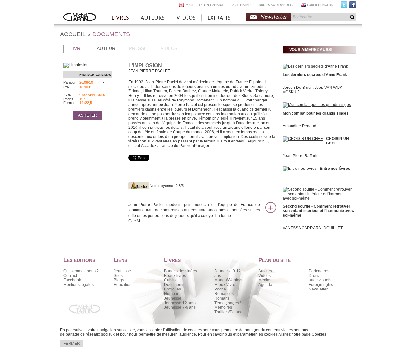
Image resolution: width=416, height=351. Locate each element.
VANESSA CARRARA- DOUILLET (313, 228)
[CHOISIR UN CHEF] (303, 138)
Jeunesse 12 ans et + (183, 303)
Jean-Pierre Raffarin (300, 156)
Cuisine (171, 280)
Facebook (352, 6)
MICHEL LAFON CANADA (204, 5)
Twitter (344, 6)
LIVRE (76, 48)
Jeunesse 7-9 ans (180, 307)
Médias (264, 280)
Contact (70, 275)
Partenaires (319, 271)
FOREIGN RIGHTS (320, 5)
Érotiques (172, 289)
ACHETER (87, 115)
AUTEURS (153, 17)
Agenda (265, 284)
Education (123, 284)
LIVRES (120, 17)
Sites (118, 275)
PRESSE (138, 48)
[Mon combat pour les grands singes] (317, 104)
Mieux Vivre (224, 284)
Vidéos (264, 275)
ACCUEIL (72, 34)
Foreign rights (321, 284)
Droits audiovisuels (320, 277)
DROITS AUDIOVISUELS (276, 5)
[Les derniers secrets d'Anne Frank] (315, 66)
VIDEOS (169, 48)
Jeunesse (122, 271)
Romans (221, 298)
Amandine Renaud (299, 126)
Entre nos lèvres (335, 168)
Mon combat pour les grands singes (316, 113)
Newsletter (273, 16)
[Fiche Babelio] (138, 185)
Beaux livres (175, 275)
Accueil (79, 18)
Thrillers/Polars (227, 312)
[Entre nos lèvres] (300, 168)
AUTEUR (106, 48)
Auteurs (265, 271)
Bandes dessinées (180, 271)
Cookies (319, 334)
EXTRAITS (219, 17)
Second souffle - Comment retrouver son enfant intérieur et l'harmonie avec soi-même (318, 211)
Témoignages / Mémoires (227, 305)
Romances (224, 293)
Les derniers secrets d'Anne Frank (315, 75)
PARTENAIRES (240, 5)
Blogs (119, 280)
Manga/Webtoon (229, 280)
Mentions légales (78, 284)
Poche (220, 289)
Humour (171, 293)
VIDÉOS (186, 17)
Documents (174, 284)
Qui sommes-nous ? (81, 271)
